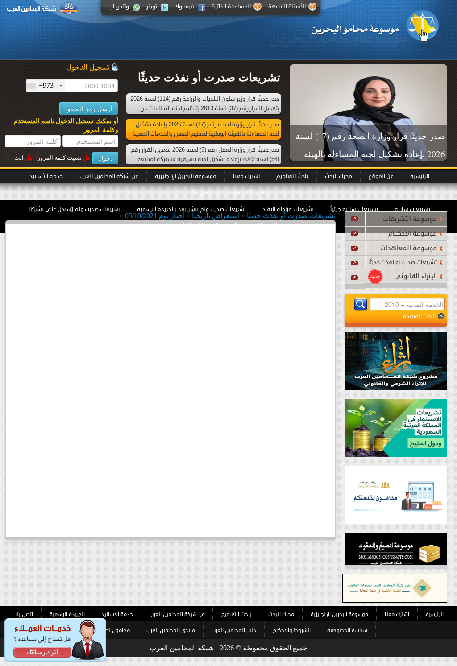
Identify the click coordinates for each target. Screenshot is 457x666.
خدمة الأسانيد (46, 176)
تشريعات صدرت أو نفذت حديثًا (402, 262)
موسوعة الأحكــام (412, 233)
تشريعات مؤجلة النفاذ (288, 209)
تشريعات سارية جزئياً (354, 209)
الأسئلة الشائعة (287, 7)
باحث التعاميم (292, 176)
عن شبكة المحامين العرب (108, 176)
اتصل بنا (202, 193)
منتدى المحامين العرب (170, 630)
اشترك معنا (246, 176)
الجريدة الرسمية (247, 193)
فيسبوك (184, 7)
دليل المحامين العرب (234, 630)
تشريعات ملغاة (200, 226)
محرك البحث (338, 176)
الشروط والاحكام (292, 630)
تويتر (151, 7)
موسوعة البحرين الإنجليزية (185, 176)
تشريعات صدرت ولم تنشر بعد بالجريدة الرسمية (191, 209)
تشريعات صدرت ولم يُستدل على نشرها (74, 209)
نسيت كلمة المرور (62, 157)
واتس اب (118, 7)
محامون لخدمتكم (110, 630)
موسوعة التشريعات (410, 218)
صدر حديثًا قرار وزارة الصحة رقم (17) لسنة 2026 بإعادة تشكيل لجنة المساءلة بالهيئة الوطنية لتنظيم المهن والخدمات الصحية (370, 153)
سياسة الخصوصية (347, 630)
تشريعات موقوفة (255, 226)
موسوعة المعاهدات (408, 248)
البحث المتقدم (419, 316)
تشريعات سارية (412, 209)
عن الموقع (381, 176)
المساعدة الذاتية (231, 7)
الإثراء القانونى (415, 276)
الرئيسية (419, 176)
